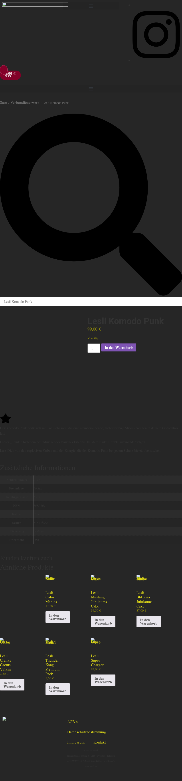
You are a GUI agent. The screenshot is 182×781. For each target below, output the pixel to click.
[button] (91, 6)
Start (3, 102)
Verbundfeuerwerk (25, 102)
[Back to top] (4, 70)
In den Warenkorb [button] (57, 617)
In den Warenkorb (119, 347)
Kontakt (99, 742)
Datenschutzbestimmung (86, 731)
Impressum (76, 742)
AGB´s (72, 721)
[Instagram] (156, 60)
